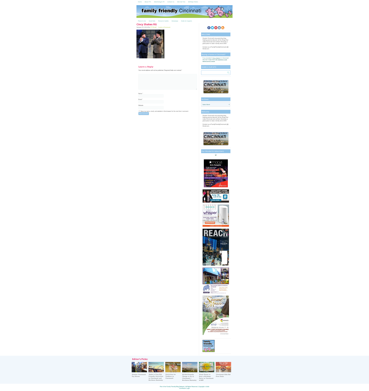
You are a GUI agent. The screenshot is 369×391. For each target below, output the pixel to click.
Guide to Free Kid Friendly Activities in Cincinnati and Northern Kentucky (156, 377)
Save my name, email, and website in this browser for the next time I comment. (165, 111)
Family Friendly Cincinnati (184, 12)
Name (140, 93)
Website (140, 105)
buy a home (216, 58)
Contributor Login (184, 388)
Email (140, 99)
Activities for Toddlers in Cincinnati (170, 376)
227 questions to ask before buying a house (215, 60)
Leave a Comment (164, 27)
